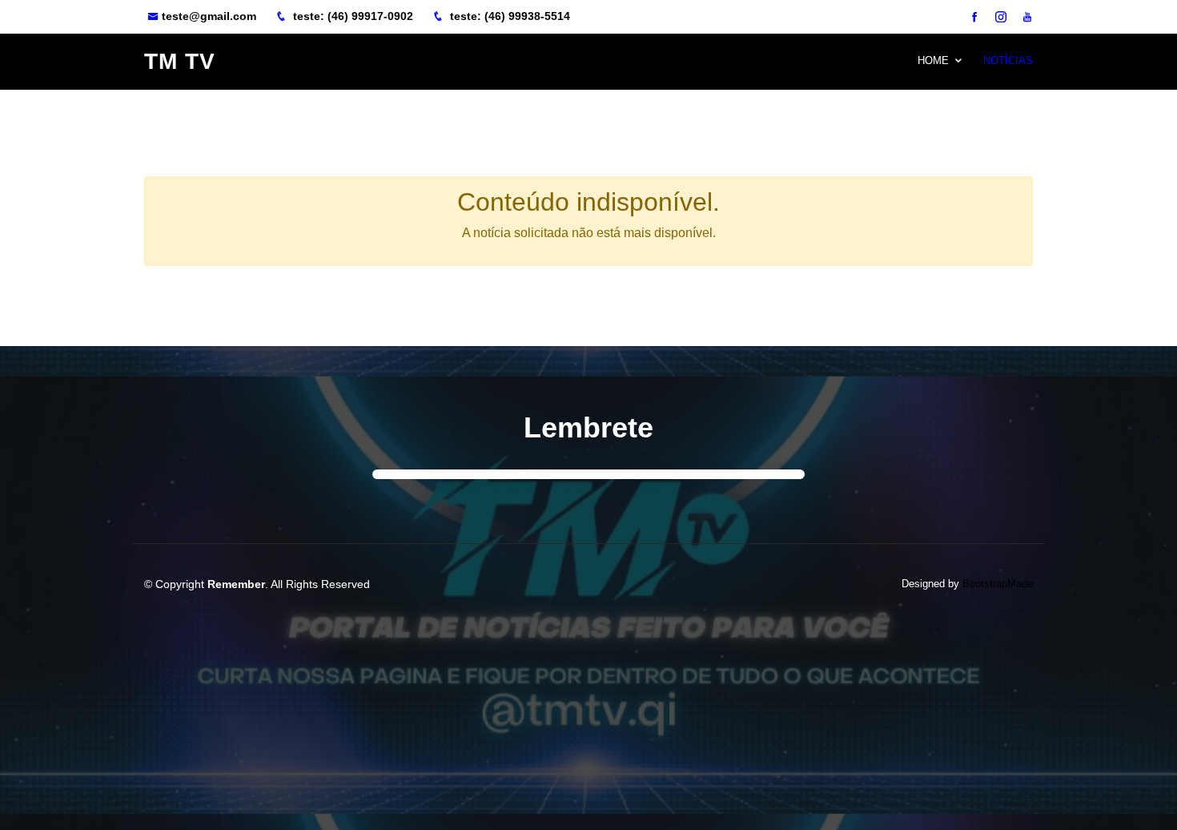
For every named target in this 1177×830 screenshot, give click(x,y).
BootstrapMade (997, 584)
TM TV (179, 61)
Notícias (1008, 60)
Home (933, 60)
